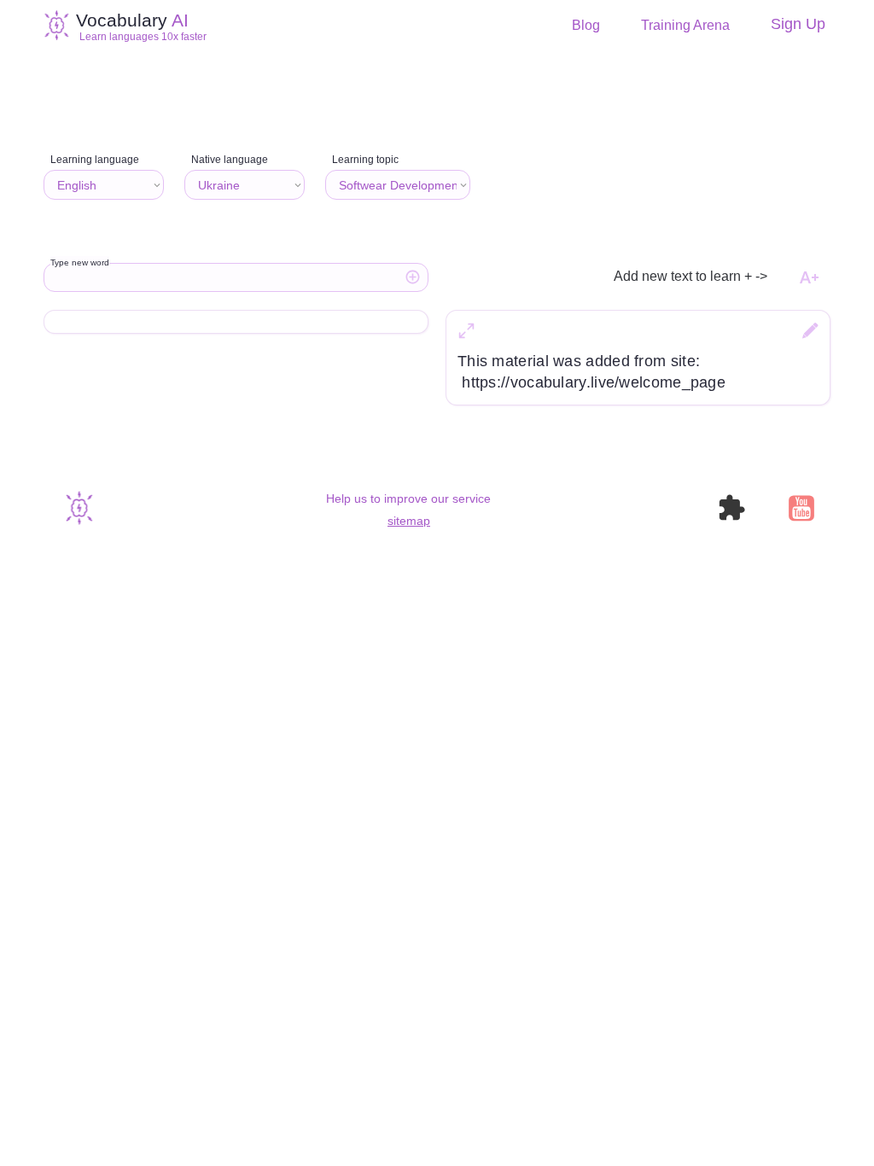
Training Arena (685, 25)
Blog (586, 25)
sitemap (408, 521)
